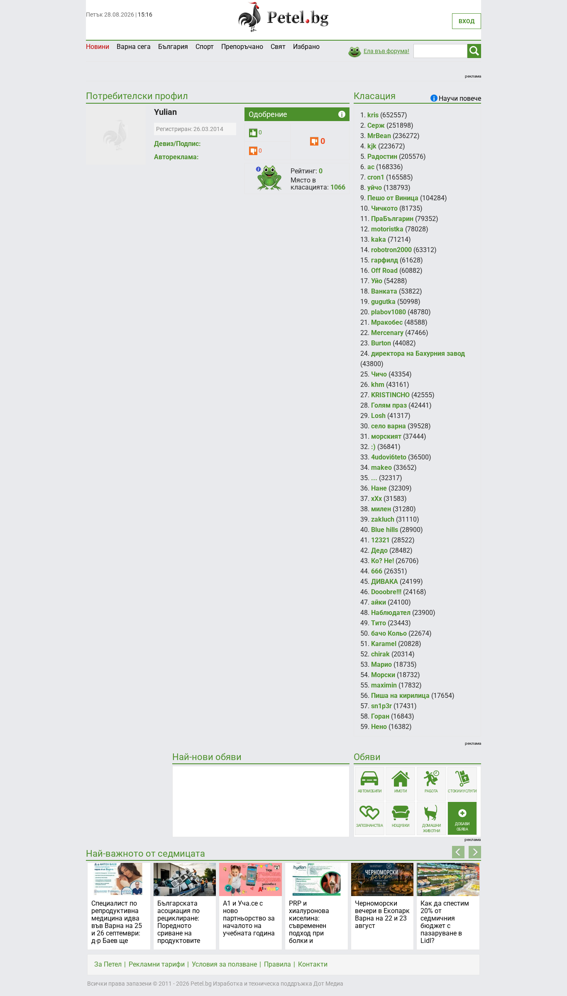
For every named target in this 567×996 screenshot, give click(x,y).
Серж (376, 125)
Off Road (384, 271)
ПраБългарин (392, 219)
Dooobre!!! (386, 592)
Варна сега (134, 47)
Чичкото (384, 208)
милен (381, 509)
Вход (466, 21)
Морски (383, 675)
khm (377, 385)
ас (370, 167)
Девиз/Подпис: (177, 144)
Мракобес (387, 322)
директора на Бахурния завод (418, 353)
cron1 (375, 177)
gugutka (383, 302)
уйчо (374, 188)
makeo (381, 467)
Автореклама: (176, 157)
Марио (381, 664)
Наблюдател (391, 613)
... (374, 478)
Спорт (205, 47)
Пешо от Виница (392, 198)
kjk (371, 146)
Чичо (379, 374)
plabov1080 (388, 312)
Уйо (376, 281)
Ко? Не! (382, 561)
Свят (278, 47)
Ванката (384, 291)
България (173, 47)
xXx (376, 499)
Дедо (379, 550)
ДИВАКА (384, 581)
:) (373, 447)
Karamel (383, 644)
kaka (378, 239)
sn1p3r (381, 706)
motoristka (387, 229)
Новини (97, 47)
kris (373, 115)
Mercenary (387, 333)
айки (378, 602)
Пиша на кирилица (400, 696)
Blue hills (384, 530)
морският (386, 436)
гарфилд (384, 260)
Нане (379, 488)
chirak (380, 654)
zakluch (382, 519)
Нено (379, 727)
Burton (381, 343)
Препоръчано (242, 47)
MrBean (379, 136)
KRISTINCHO (390, 395)
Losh (378, 416)
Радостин (382, 156)
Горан (380, 716)
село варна (388, 426)
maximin (384, 685)
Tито (378, 623)
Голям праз (389, 405)
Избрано (306, 47)
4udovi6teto (388, 457)
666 (376, 571)
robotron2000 (391, 250)
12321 (380, 540)
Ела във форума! (386, 51)
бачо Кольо (389, 633)
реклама (473, 76)
